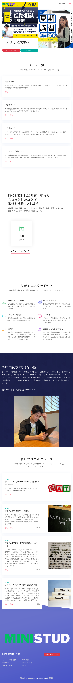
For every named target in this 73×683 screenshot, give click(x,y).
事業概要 (25, 659)
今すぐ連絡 (62, 4)
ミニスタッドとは (9, 659)
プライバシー (7, 665)
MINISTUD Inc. (41, 678)
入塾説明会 (29, 50)
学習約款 (5, 662)
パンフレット (27, 662)
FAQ (23, 665)
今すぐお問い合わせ (52, 654)
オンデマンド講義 (11, 50)
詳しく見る (9, 92)
